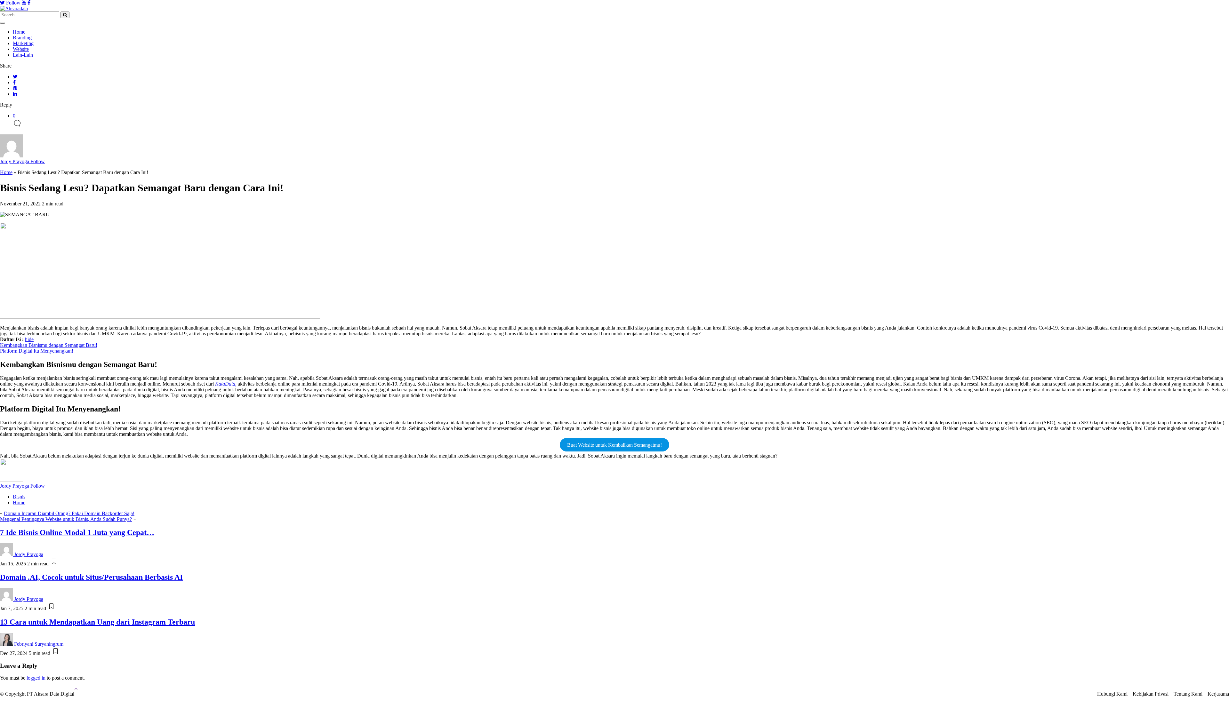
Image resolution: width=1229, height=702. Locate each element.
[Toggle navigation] (2, 23)
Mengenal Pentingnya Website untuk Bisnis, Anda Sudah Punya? (66, 519)
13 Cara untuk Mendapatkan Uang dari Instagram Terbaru (97, 622)
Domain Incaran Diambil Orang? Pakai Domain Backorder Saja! (69, 513)
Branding (22, 37)
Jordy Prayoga (22, 161)
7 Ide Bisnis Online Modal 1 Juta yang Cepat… (77, 532)
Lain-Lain (23, 55)
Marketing (23, 43)
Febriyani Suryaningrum (38, 644)
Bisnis (19, 496)
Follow (12, 2)
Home (19, 32)
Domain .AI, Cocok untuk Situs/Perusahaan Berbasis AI (91, 577)
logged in (36, 678)
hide (29, 339)
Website (21, 49)
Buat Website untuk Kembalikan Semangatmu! (614, 445)
